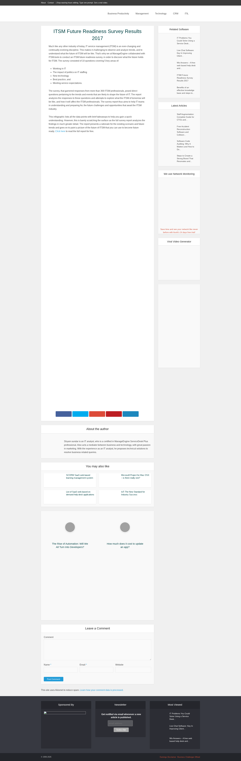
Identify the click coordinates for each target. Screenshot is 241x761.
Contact (51, 3)
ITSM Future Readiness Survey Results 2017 (185, 78)
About (43, 3)
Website (119, 665)
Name (47, 665)
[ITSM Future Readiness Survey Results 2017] (169, 78)
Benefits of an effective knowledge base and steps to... (185, 90)
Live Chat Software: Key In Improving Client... (185, 53)
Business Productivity (118, 13)
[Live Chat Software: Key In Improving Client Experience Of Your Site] (169, 53)
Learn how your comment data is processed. (101, 690)
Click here (60, 131)
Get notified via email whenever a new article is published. (121, 716)
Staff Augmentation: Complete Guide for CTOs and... (185, 117)
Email (83, 665)
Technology (161, 13)
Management (142, 13)
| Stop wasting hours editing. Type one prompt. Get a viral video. (82, 3)
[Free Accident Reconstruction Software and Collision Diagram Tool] (169, 129)
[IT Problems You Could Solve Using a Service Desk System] (169, 40)
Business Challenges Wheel (188, 757)
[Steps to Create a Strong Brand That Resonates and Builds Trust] (169, 158)
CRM (175, 13)
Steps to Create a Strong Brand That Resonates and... (185, 159)
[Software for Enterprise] (60, 14)
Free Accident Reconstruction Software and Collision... (183, 130)
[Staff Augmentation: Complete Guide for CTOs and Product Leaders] (169, 117)
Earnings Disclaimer (168, 757)
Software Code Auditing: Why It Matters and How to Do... (185, 145)
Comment (48, 637)
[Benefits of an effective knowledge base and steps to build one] (169, 90)
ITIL (187, 13)
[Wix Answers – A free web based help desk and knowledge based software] (169, 65)
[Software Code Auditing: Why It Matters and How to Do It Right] (169, 144)
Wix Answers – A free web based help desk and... (186, 65)
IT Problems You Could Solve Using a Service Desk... (186, 41)
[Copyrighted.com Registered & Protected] (60, 757)
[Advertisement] (97, 585)
